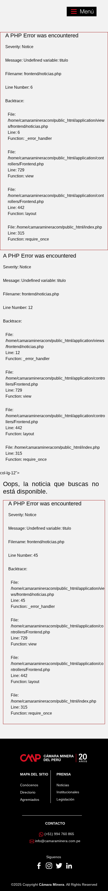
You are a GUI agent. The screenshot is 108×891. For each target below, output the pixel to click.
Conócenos (29, 785)
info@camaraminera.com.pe (57, 841)
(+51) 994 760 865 (59, 834)
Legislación (65, 799)
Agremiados (29, 800)
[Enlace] (53, 758)
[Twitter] (59, 865)
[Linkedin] (69, 865)
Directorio (27, 792)
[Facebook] (39, 865)
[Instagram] (49, 865)
